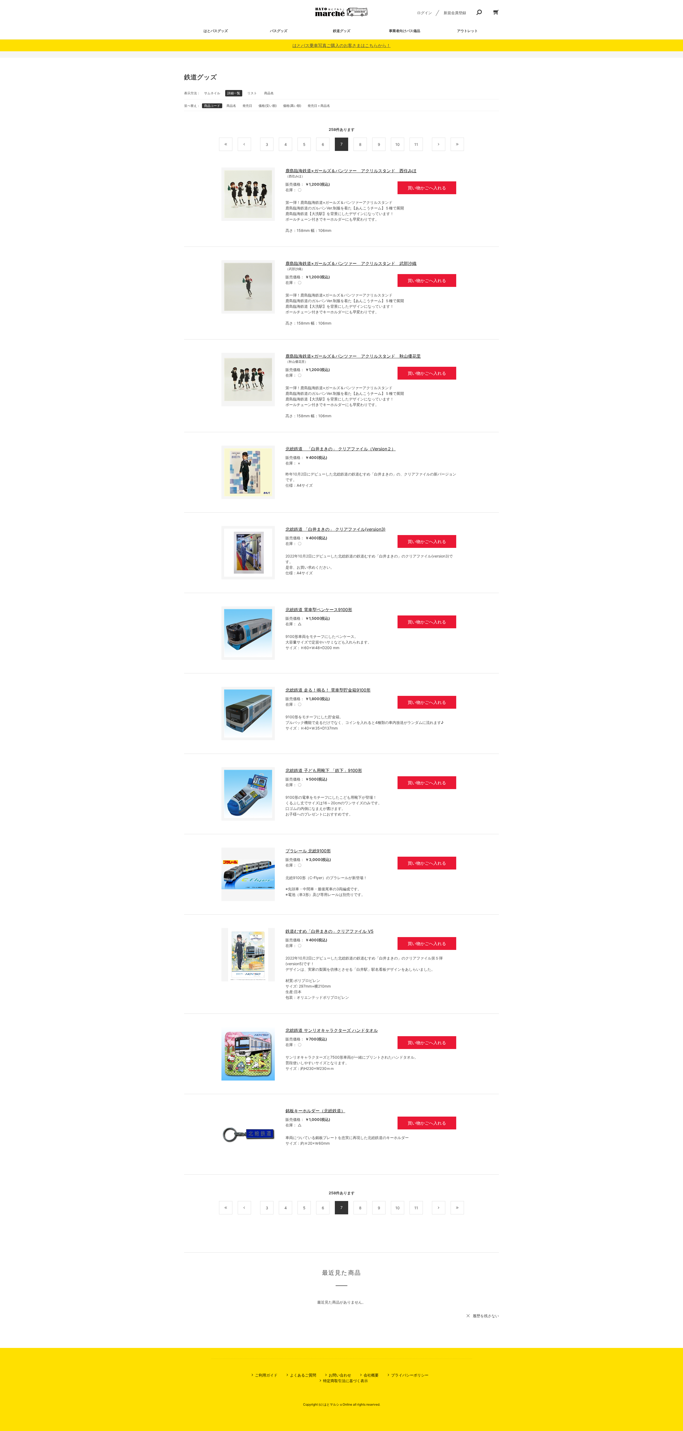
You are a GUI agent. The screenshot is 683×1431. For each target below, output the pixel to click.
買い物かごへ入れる (427, 187)
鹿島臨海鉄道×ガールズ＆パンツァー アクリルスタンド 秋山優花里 (353, 356)
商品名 (269, 93)
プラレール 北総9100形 (308, 850)
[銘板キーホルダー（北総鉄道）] (248, 1134)
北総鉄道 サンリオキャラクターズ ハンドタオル (331, 1030)
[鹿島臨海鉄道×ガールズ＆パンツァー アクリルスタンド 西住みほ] (248, 194)
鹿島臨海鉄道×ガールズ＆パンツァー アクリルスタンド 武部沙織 (350, 263)
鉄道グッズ (341, 31)
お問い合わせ (340, 1375)
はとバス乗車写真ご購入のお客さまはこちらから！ (341, 45)
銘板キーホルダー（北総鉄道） (315, 1110)
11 (416, 144)
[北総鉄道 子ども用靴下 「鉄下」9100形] (248, 794)
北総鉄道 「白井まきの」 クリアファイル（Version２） (340, 448)
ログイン (424, 12)
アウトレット (467, 31)
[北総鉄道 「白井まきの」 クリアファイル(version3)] (248, 552)
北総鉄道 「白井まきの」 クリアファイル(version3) (335, 529)
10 (397, 144)
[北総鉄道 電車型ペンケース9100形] (248, 633)
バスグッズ (278, 31)
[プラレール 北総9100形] (248, 874)
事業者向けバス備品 (404, 31)
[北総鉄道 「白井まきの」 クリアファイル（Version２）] (248, 472)
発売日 (247, 106)
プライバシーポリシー (409, 1375)
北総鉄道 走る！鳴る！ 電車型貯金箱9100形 (328, 690)
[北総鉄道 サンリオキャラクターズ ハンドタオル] (248, 1054)
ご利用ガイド (266, 1375)
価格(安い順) (268, 106)
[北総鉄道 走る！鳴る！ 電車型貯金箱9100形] (248, 713)
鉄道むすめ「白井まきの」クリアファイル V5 (329, 931)
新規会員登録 (455, 12)
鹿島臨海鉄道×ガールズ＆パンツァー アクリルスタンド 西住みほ (350, 170)
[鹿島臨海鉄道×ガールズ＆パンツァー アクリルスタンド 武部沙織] (248, 287)
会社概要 (371, 1375)
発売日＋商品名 (319, 106)
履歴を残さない (486, 1315)
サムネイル (212, 93)
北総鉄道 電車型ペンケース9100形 (318, 609)
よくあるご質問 (303, 1375)
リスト (252, 93)
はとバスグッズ (216, 31)
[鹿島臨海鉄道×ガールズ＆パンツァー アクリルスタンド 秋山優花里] (248, 379)
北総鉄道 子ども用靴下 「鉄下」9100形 (323, 770)
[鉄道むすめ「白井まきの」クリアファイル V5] (248, 954)
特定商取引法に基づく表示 (345, 1380)
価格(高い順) (292, 106)
